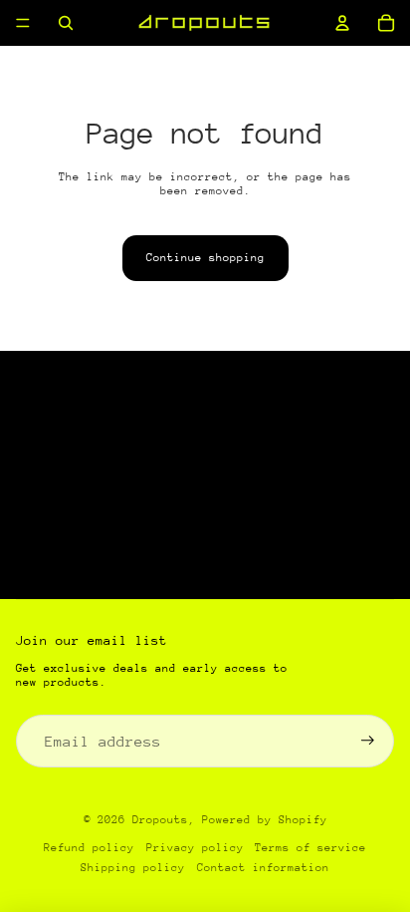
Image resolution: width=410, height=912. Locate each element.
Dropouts (160, 819)
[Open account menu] (342, 23)
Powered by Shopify (264, 819)
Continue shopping (205, 257)
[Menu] (23, 23)
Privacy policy (195, 847)
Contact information (263, 867)
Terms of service (310, 847)
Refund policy (89, 847)
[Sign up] (367, 741)
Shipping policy (133, 867)
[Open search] (66, 23)
